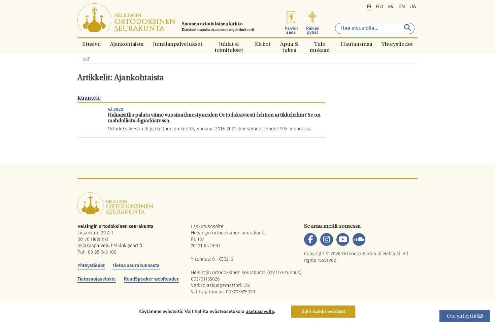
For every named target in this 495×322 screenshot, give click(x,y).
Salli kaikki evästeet (323, 311)
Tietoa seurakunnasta (136, 265)
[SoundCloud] (359, 239)
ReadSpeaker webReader (151, 279)
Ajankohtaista (126, 44)
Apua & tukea (289, 44)
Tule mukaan (319, 44)
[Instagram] (326, 239)
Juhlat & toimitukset (228, 44)
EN (401, 6)
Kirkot (262, 44)
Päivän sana (291, 30)
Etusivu (91, 44)
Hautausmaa (356, 44)
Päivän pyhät (312, 30)
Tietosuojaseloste (96, 279)
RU (379, 6)
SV (391, 6)
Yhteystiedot (397, 44)
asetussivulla (260, 312)
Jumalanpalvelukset (177, 44)
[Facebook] (310, 239)
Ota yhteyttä (462, 316)
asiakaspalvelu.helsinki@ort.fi (109, 245)
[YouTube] (342, 239)
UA (412, 6)
